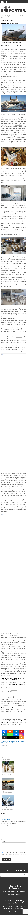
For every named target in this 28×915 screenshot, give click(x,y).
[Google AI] (16, 737)
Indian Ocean (5, 648)
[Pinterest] (21, 731)
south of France (5, 141)
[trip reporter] (14, 11)
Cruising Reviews (9, 16)
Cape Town (4, 119)
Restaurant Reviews (21, 893)
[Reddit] (10, 731)
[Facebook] (4, 731)
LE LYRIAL (7, 694)
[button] (2, 2)
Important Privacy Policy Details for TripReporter (17, 902)
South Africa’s (18, 125)
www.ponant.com (8, 705)
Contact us (9, 902)
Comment (5, 826)
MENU (6, 2)
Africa (2, 16)
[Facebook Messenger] (16, 734)
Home (4, 900)
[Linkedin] (16, 731)
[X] (4, 737)
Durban (21, 484)
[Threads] (10, 737)
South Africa (9, 666)
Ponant (20, 87)
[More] (21, 737)
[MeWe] (4, 734)
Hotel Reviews (11, 894)
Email (3, 847)
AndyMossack (14, 23)
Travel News (13, 893)
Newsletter (16, 16)
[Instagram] (21, 734)
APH (8, 724)
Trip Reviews (17, 894)
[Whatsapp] (10, 734)
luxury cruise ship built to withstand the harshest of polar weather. (13, 53)
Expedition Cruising (6, 682)
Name (3, 841)
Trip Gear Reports (6, 893)
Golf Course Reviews (20, 891)
